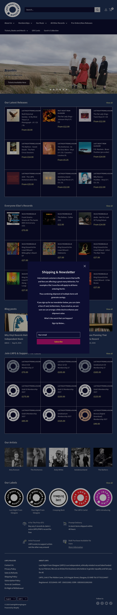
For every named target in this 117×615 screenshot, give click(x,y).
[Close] (85, 266)
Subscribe (58, 341)
